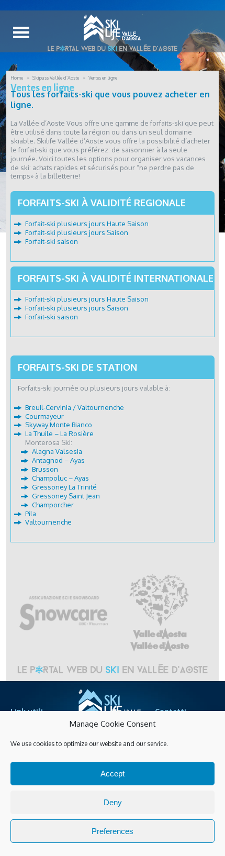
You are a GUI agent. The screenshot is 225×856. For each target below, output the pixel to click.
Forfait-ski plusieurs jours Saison (76, 232)
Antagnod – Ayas (58, 460)
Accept (112, 773)
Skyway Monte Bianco (58, 424)
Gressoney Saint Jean (66, 496)
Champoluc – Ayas (60, 478)
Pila (30, 513)
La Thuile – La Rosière (59, 433)
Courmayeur (44, 416)
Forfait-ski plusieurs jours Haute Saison (87, 223)
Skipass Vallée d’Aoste (55, 78)
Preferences (112, 831)
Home (16, 78)
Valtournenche (48, 522)
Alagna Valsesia (57, 451)
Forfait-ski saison (51, 241)
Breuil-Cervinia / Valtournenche (74, 407)
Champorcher (53, 505)
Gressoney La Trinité (64, 487)
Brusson (45, 469)
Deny (113, 802)
